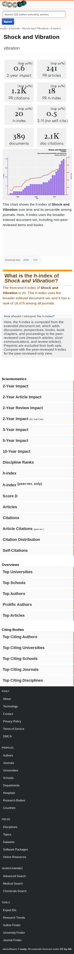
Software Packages (15, 849)
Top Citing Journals (21, 669)
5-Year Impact (15, 440)
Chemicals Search (15, 891)
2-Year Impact (15, 386)
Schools (8, 777)
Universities (10, 770)
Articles (10, 507)
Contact (8, 713)
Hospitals (9, 792)
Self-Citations (15, 550)
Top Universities (18, 572)
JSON (26, 259)
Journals (14, 28)
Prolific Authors (17, 604)
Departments (11, 785)
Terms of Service (13, 728)
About (7, 698)
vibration (12, 48)
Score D (10, 496)
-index (9, 473)
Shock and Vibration (35, 28)
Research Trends (14, 917)
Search (8, 21)
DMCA (7, 736)
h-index (56, 28)
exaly (3, 28)
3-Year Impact (15, 429)
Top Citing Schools (20, 658)
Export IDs (9, 910)
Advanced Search (14, 876)
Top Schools (14, 583)
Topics (7, 834)
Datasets (8, 842)
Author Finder (11, 925)
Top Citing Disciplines (23, 680)
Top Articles (14, 615)
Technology (10, 706)
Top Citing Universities (24, 647)
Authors (8, 755)
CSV (35, 259)
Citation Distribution (21, 539)
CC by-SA (65, 949)
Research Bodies (14, 800)
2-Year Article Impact (22, 397)
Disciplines (10, 827)
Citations (11, 518)
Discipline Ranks (18, 462)
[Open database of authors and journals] (14, 2)
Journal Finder (12, 940)
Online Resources (14, 857)
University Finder (14, 932)
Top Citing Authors (20, 637)
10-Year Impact (16, 451)
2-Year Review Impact (23, 408)
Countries (9, 807)
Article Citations (23, 528)
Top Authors (14, 593)
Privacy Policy (12, 721)
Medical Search (13, 883)
